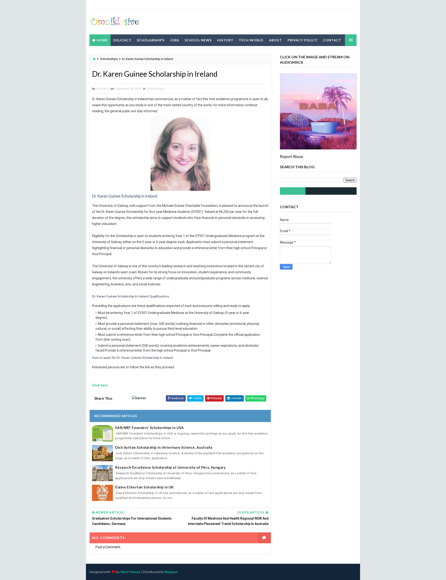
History (225, 40)
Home (102, 40)
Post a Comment (107, 547)
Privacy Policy (302, 40)
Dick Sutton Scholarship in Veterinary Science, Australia (163, 447)
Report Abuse (291, 156)
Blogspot (171, 572)
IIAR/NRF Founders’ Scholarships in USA (149, 427)
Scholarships (150, 40)
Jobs (174, 40)
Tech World (251, 40)
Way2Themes (130, 572)
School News (198, 40)
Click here (100, 385)
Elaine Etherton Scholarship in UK (144, 487)
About (275, 40)
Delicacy (122, 40)
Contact (332, 40)
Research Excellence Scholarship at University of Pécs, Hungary (170, 467)
